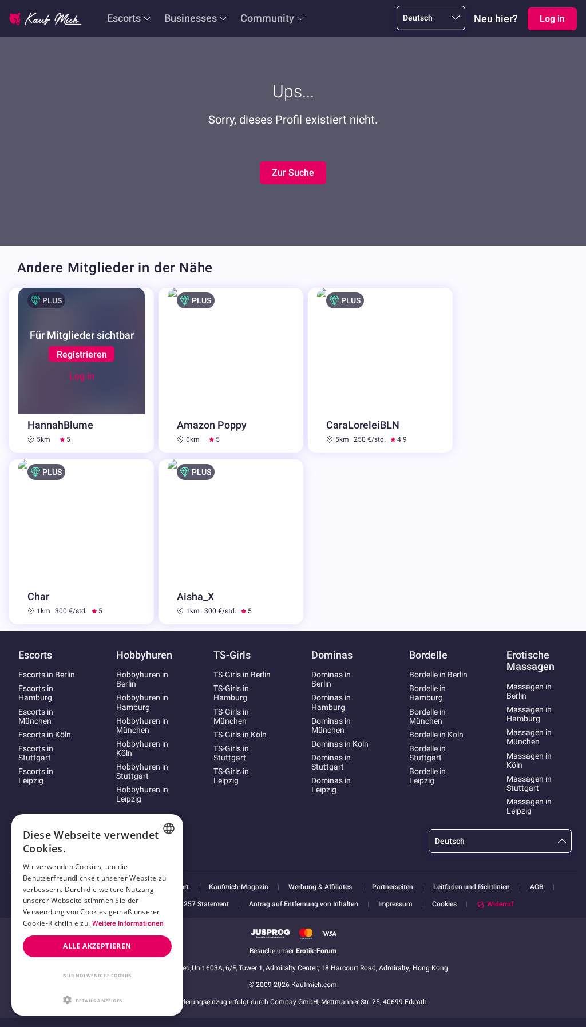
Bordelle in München (427, 716)
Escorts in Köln (44, 734)
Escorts (124, 18)
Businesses (190, 18)
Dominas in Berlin (331, 679)
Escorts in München (35, 716)
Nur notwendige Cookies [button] (97, 975)
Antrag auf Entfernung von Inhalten (303, 904)
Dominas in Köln (340, 743)
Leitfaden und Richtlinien (471, 887)
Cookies (444, 904)
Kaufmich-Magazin (238, 887)
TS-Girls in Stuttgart (231, 753)
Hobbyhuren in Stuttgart (142, 771)
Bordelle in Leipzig (427, 776)
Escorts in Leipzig (35, 776)
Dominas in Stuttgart (331, 762)
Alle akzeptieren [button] (97, 946)
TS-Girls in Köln (240, 734)
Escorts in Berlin (46, 674)
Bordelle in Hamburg (427, 693)
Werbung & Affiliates (320, 887)
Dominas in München (331, 725)
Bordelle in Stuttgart (427, 753)
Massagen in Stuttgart (529, 783)
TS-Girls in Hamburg (231, 693)
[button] (97, 999)
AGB (537, 887)
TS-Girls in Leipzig (231, 776)
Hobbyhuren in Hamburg (142, 702)
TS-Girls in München (231, 716)
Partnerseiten (392, 887)
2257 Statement (204, 904)
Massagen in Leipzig (529, 806)
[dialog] (97, 915)
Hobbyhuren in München (142, 725)
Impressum (395, 904)
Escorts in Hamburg (35, 693)
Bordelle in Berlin (438, 674)
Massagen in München (529, 737)
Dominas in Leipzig (331, 785)
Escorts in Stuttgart (35, 753)
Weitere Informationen (128, 923)
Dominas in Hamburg (331, 702)
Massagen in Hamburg (529, 714)
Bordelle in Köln (436, 734)
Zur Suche (293, 172)
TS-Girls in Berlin (242, 674)
